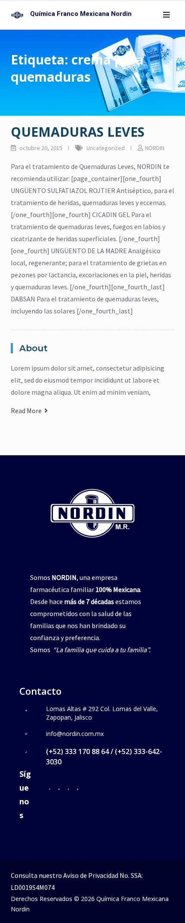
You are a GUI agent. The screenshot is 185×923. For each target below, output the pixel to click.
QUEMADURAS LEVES (78, 132)
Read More (27, 410)
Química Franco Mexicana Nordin (81, 14)
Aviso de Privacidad (90, 875)
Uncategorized (105, 148)
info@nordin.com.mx (75, 734)
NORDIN (154, 148)
